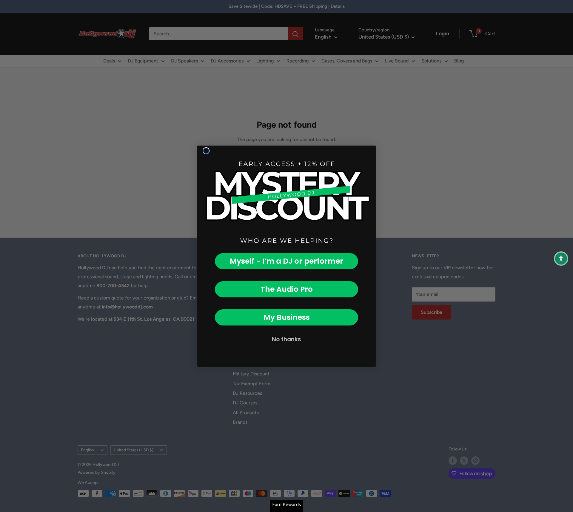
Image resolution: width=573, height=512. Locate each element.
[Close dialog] (206, 151)
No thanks (286, 339)
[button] (561, 258)
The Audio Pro (287, 289)
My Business (287, 317)
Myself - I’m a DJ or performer (286, 261)
